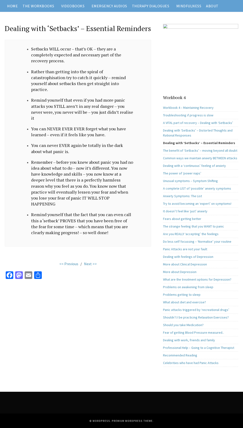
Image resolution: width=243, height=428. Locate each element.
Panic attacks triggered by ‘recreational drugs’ (196, 310)
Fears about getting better (182, 219)
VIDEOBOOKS (72, 6)
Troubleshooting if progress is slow (188, 115)
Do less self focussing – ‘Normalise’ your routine (197, 241)
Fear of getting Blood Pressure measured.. (193, 332)
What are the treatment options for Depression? (197, 279)
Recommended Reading (180, 355)
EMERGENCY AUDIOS (109, 6)
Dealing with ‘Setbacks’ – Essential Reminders (199, 143)
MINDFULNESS (188, 6)
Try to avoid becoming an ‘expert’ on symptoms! (197, 203)
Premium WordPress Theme (132, 421)
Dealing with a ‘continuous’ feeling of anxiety (194, 166)
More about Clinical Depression (185, 264)
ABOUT (212, 6)
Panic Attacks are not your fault (185, 249)
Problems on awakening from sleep (188, 287)
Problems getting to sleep (182, 294)
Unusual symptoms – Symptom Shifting (190, 181)
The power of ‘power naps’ (182, 173)
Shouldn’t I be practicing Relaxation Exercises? (196, 317)
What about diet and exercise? (184, 302)
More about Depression (179, 272)
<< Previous (68, 263)
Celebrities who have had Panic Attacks (191, 363)
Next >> (90, 263)
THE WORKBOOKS (38, 6)
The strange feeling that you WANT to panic (193, 226)
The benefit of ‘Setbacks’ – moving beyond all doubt (200, 150)
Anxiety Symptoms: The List (182, 196)
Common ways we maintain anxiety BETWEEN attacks (200, 158)
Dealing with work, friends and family (189, 340)
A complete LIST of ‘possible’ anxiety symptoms (197, 188)
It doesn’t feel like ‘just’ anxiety (185, 211)
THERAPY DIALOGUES (150, 6)
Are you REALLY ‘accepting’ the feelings (191, 234)
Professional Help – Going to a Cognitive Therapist (198, 348)
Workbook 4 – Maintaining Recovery (188, 107)
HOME (12, 6)
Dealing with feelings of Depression (188, 257)
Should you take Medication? (183, 325)
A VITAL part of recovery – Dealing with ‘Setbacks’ (198, 123)
